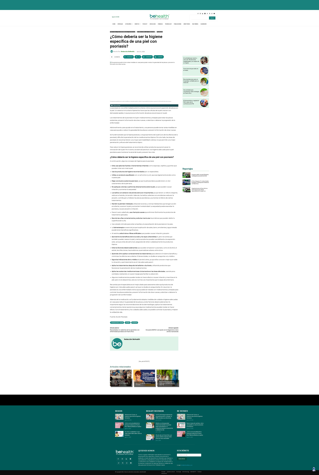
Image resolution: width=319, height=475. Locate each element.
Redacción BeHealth (127, 51)
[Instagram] (200, 13)
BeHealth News (116, 376)
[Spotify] (205, 13)
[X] (209, 13)
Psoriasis (160, 31)
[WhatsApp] (212, 13)
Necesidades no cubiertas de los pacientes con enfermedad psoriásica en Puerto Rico (124, 330)
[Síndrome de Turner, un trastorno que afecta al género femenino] (119, 417)
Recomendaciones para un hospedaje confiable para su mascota (167, 383)
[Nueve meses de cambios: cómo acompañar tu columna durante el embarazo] (181, 425)
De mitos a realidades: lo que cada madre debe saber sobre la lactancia (133, 433)
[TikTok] (207, 13)
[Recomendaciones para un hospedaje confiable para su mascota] (167, 378)
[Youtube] (214, 13)
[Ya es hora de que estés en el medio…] (144, 378)
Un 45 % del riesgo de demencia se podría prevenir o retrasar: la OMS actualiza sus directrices (164, 416)
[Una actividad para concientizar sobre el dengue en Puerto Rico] (204, 92)
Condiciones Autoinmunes (146, 31)
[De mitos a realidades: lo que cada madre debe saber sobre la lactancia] (119, 434)
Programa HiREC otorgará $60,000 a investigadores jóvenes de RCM (200, 175)
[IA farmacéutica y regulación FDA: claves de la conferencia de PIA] (204, 103)
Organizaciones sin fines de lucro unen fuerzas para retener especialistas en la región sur (200, 190)
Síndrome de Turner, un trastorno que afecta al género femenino (133, 416)
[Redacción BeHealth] (111, 51)
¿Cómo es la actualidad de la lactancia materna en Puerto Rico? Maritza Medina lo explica (133, 425)
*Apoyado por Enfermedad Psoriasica (122, 31)
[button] (314, 470)
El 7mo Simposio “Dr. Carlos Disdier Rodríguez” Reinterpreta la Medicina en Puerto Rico (200, 182)
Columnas (138, 379)
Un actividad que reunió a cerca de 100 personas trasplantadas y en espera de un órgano (120, 382)
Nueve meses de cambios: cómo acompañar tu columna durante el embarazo (195, 425)
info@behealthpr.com (186, 465)
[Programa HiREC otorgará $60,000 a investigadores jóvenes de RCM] (186, 175)
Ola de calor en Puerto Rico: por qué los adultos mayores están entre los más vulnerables (164, 436)
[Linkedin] (202, 13)
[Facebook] (198, 13)
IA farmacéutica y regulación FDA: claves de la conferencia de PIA (191, 102)
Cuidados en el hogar (117, 322)
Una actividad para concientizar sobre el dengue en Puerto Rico (191, 91)
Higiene (128, 322)
